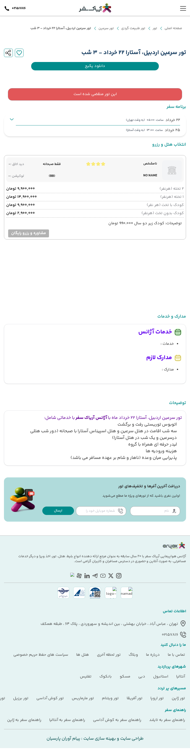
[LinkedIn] (87, 576)
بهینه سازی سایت (99, 738)
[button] (58, 511)
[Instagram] (119, 576)
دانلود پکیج (95, 66)
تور (155, 28)
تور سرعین (106, 28)
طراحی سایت (131, 738)
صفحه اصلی (173, 28)
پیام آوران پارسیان (63, 738)
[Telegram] (95, 576)
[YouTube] (103, 576)
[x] (111, 576)
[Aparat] (79, 576)
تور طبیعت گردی (133, 28)
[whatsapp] (71, 576)
